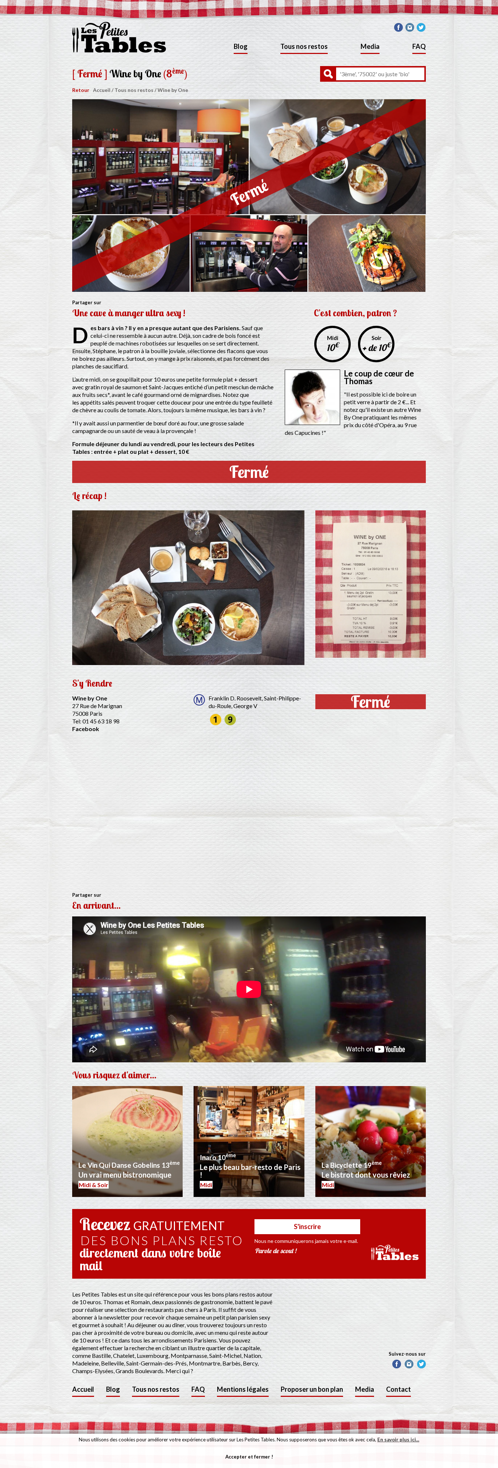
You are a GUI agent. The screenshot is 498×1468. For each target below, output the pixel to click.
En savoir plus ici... (398, 1439)
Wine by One (172, 90)
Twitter (421, 27)
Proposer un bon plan (312, 1389)
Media (370, 46)
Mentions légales (243, 1389)
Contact (398, 1389)
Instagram (409, 27)
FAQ (419, 46)
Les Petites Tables (119, 37)
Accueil (101, 90)
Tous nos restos (304, 46)
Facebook (398, 27)
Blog (241, 46)
